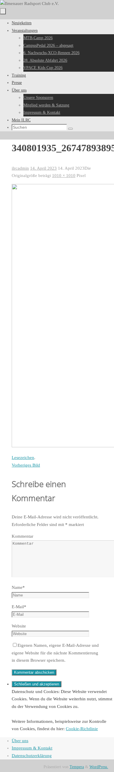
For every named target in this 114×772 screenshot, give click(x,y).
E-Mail (19, 606)
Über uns (20, 740)
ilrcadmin (20, 168)
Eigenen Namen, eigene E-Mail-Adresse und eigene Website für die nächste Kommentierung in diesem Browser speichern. (55, 653)
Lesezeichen (23, 457)
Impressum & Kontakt (32, 748)
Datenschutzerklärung (32, 755)
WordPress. (98, 767)
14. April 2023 (43, 168)
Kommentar (22, 536)
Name (18, 587)
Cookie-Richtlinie (82, 728)
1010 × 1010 (63, 175)
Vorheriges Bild (26, 465)
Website (19, 626)
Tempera (77, 767)
